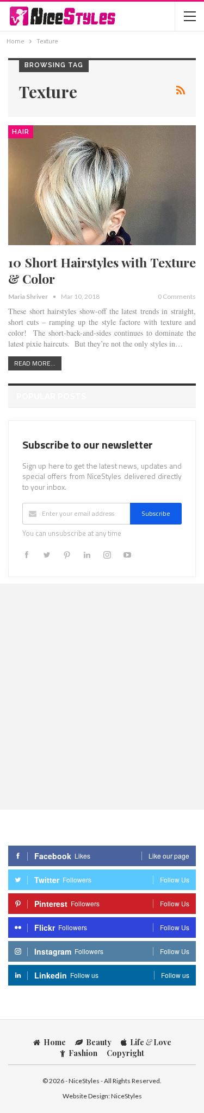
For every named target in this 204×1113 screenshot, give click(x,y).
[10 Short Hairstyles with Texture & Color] (102, 185)
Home (55, 1042)
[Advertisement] (102, 696)
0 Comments (177, 296)
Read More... (34, 363)
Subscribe (155, 513)
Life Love (150, 1042)
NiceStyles (126, 1096)
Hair (20, 132)
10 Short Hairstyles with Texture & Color (102, 270)
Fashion (83, 1053)
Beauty (99, 1042)
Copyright (125, 1053)
